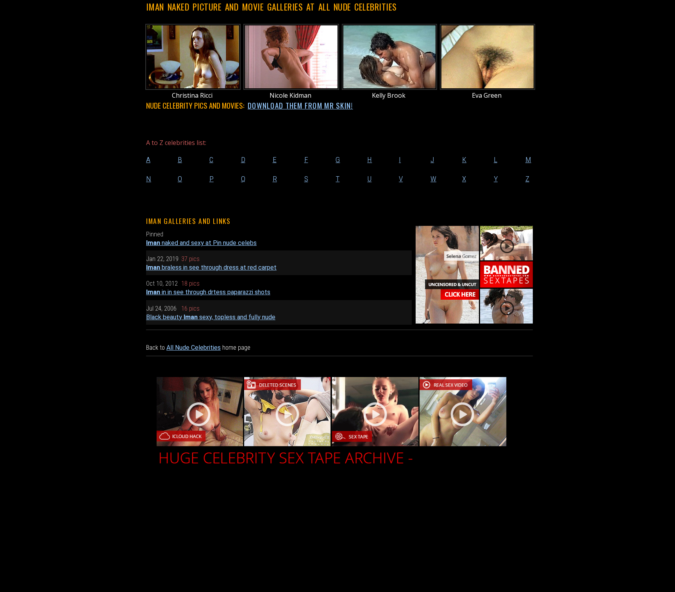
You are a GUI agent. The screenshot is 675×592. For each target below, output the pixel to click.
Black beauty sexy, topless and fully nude (210, 317)
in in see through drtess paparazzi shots (208, 292)
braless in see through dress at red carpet (211, 267)
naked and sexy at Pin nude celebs (201, 243)
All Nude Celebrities (193, 347)
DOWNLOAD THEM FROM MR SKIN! (300, 105)
